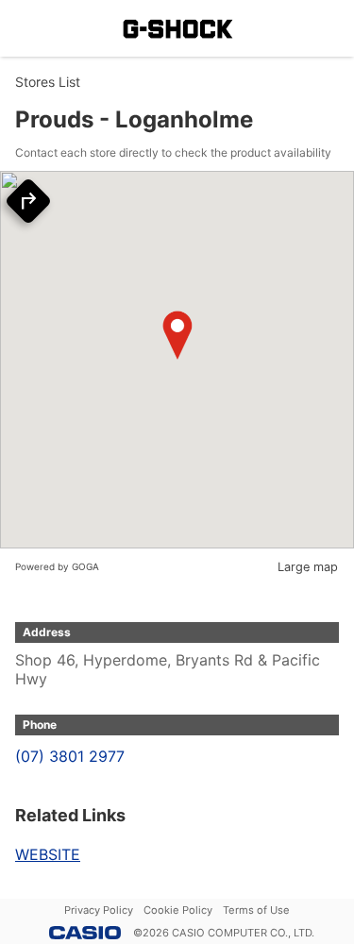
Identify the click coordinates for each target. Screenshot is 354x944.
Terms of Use (256, 910)
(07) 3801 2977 (70, 756)
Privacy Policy (98, 910)
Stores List (47, 82)
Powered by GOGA (57, 566)
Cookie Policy (177, 910)
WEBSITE (47, 854)
